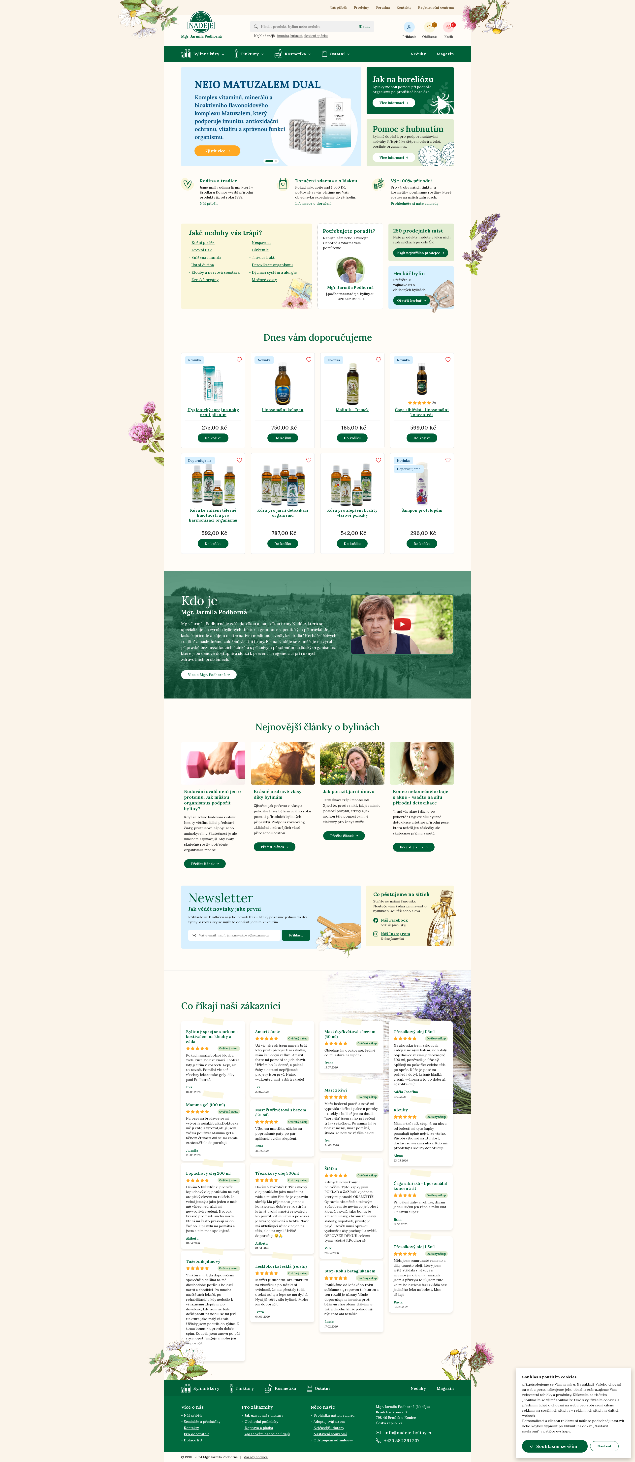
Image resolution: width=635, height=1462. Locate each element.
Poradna (383, 7)
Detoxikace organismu (272, 265)
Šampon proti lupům (422, 510)
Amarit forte (267, 1031)
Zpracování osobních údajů (267, 1434)
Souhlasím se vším (556, 1446)
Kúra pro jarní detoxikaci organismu (282, 513)
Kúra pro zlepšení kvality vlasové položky (352, 513)
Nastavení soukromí (330, 1434)
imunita (283, 36)
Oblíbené (429, 31)
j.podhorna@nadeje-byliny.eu (350, 294)
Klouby (401, 1109)
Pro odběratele (196, 1434)
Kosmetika (295, 53)
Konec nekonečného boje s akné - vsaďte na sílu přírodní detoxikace (420, 797)
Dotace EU (193, 1440)
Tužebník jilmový (203, 1261)
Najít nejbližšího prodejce (418, 253)
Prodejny (361, 7)
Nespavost (261, 242)
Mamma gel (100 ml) (205, 1104)
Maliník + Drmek (352, 409)
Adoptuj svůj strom (329, 1421)
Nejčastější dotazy (329, 1428)
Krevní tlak (201, 250)
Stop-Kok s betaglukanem (349, 1270)
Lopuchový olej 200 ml (208, 1173)
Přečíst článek (203, 864)
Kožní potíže (203, 242)
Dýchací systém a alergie (274, 272)
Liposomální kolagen (282, 409)
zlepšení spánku (316, 36)
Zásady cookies (256, 1457)
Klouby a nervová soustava (215, 272)
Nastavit (604, 1446)
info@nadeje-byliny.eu (408, 1432)
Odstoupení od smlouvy (333, 1440)
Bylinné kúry (206, 53)
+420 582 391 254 (350, 299)
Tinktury (250, 53)
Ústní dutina (202, 265)
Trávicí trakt (263, 257)
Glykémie (260, 250)
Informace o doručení (313, 203)
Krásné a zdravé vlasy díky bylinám (278, 794)
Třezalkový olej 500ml (277, 1173)
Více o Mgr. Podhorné (206, 674)
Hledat (364, 26)
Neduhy (418, 53)
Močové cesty (264, 279)
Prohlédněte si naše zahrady (415, 203)
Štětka (330, 1168)
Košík (449, 31)
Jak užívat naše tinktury (264, 1415)
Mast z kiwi (335, 1090)
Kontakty (404, 7)
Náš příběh (338, 7)
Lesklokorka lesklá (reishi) (281, 1266)
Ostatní (337, 53)
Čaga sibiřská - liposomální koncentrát (422, 412)
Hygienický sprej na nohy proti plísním (213, 412)
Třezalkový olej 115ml (414, 1031)
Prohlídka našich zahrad (334, 1415)
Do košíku (213, 438)
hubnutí (296, 36)
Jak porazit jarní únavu (349, 791)
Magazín (445, 53)
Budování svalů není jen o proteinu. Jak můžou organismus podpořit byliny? (212, 800)
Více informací (392, 102)
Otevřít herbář (409, 300)
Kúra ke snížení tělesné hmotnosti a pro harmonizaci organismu (213, 515)
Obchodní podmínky (261, 1421)
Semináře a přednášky (202, 1421)
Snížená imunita (206, 257)
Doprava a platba (259, 1428)
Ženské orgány (205, 279)
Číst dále (263, 397)
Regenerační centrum (436, 7)
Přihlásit (409, 37)
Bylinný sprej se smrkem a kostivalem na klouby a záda (212, 1036)
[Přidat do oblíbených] (239, 359)
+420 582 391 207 (401, 1440)
